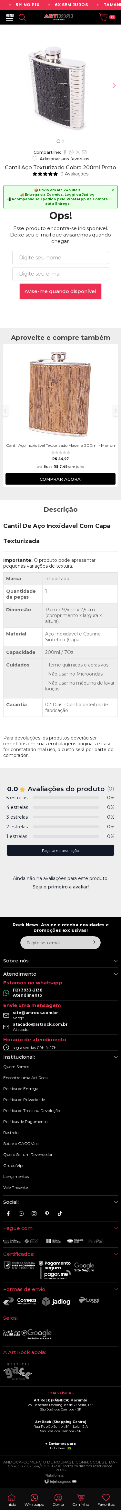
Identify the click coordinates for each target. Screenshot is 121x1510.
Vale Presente (15, 1187)
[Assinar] (94, 942)
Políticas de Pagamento (25, 1121)
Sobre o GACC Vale (20, 1143)
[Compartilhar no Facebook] (65, 152)
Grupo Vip (13, 1165)
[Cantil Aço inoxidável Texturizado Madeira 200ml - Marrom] (60, 415)
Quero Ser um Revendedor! (28, 1154)
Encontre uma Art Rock (25, 1077)
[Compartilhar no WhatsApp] (71, 152)
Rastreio (10, 1132)
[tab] (58, 141)
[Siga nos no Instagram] (34, 1213)
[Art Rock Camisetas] (58, 17)
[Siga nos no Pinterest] (47, 1213)
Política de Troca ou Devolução (31, 1110)
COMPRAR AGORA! (61, 479)
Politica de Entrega (20, 1088)
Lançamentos (16, 1176)
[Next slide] (113, 85)
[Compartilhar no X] (78, 152)
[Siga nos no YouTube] (21, 1213)
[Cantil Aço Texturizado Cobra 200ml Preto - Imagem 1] (60, 85)
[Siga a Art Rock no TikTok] (60, 1213)
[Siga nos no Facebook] (8, 1213)
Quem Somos (16, 1066)
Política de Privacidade (24, 1099)
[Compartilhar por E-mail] (84, 152)
